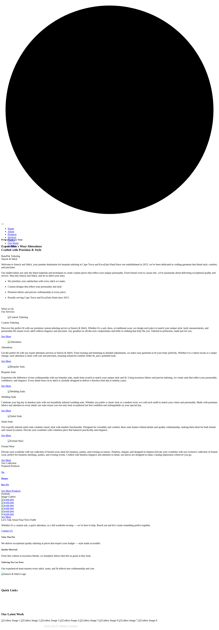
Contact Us (7, 530)
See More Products (11, 491)
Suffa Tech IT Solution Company (61, 626)
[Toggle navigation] (2, 224)
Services (12, 237)
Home (11, 228)
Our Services (7, 599)
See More (6, 336)
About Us (6, 596)
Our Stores (13, 243)
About (11, 231)
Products (12, 234)
